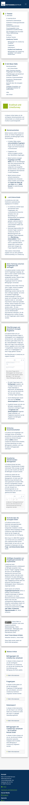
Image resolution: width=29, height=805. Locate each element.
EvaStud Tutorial (11, 37)
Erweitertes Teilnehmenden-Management (14, 80)
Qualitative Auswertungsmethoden (12, 25)
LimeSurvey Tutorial (12, 39)
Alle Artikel (9, 94)
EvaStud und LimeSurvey (15, 49)
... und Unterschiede (11, 68)
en (3, 800)
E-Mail (4, 787)
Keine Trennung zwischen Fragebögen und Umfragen (13, 71)
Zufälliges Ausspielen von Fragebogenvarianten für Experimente (13, 88)
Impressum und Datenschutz (9, 790)
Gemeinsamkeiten (11, 66)
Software (8, 35)
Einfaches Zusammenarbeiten (14, 77)
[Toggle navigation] (26, 4)
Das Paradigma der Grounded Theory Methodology (14, 32)
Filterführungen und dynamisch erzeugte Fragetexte (15, 74)
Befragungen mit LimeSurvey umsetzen (14, 657)
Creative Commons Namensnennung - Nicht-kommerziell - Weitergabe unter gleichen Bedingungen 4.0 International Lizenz (14, 628)
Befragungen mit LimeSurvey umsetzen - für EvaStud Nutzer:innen (14, 729)
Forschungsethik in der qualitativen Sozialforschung (14, 28)
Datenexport (11, 705)
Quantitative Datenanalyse (13, 20)
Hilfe (7, 92)
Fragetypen (10, 681)
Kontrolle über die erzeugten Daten (14, 83)
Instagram (5, 795)
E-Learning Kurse (11, 18)
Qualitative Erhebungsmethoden (15, 22)
